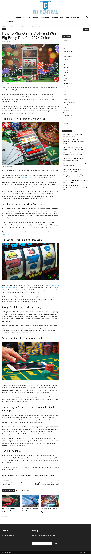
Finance (65, 62)
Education (66, 54)
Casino (65, 46)
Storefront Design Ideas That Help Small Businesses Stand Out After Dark (74, 153)
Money (22, 475)
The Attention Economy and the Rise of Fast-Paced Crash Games (74, 159)
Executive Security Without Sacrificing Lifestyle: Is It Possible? (74, 135)
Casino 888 (5, 234)
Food (64, 65)
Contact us (82, 552)
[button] (87, 17)
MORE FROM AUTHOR (22, 491)
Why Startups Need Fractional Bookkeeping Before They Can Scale (75, 181)
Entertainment (19, 17)
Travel (65, 118)
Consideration (10, 475)
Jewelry (65, 86)
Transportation (67, 115)
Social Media (67, 105)
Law (67, 17)
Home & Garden (68, 83)
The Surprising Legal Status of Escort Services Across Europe (74, 170)
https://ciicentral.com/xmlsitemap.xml (43, 536)
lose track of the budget (19, 328)
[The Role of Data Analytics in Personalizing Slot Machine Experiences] (50, 501)
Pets (64, 97)
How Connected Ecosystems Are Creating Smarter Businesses (75, 164)
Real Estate (66, 99)
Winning (52, 475)
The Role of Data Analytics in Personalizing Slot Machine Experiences (49, 510)
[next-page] (6, 515)
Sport (65, 107)
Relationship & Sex (69, 102)
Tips (64, 113)
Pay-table (36, 475)
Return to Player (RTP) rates (31, 177)
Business (35, 17)
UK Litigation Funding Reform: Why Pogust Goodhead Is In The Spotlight (75, 175)
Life (64, 91)
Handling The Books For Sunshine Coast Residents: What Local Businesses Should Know (75, 187)
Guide (65, 75)
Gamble (10, 21)
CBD (64, 48)
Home (9, 17)
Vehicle (65, 123)
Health (65, 78)
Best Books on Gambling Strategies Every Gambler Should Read (10, 510)
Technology (45, 17)
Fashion (65, 59)
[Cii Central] (45, 7)
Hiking (65, 81)
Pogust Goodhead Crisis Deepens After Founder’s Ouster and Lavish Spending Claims (74, 141)
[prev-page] (3, 515)
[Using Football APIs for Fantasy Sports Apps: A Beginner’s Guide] (30, 501)
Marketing (75, 17)
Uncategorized (67, 121)
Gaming (65, 70)
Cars (28, 17)
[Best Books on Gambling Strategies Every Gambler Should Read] (11, 501)
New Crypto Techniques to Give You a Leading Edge (13, 483)
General (65, 73)
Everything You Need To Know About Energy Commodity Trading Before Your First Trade (46, 483)
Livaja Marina (7, 41)
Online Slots (29, 475)
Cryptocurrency (58, 17)
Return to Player (44, 475)
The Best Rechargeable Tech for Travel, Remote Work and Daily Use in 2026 (74, 148)
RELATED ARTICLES (8, 491)
